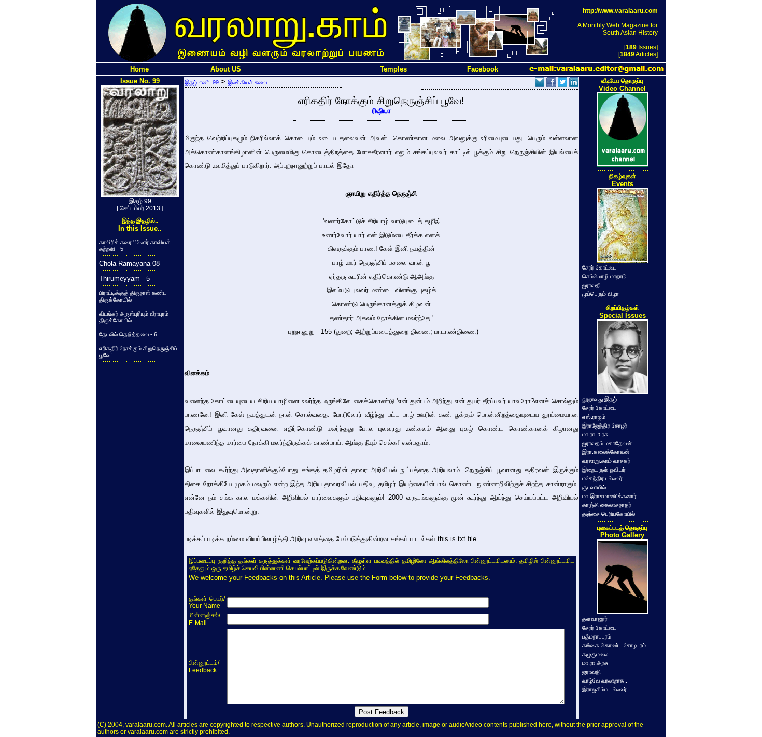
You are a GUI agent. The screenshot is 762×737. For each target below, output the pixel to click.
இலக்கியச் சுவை (247, 82)
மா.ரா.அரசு (595, 434)
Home (139, 69)
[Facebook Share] (551, 83)
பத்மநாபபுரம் (596, 636)
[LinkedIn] (573, 83)
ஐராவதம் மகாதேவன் (607, 443)
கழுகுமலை (595, 654)
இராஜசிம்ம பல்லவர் (604, 689)
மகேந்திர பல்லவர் (602, 478)
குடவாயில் (594, 487)
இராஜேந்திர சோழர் (604, 425)
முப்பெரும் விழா (600, 294)
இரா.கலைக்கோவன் (605, 452)
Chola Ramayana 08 (129, 263)
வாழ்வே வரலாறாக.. (604, 680)
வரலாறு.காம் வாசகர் (606, 461)
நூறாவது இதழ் (599, 399)
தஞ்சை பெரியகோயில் (608, 514)
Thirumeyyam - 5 (124, 278)
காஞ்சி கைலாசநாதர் (606, 505)
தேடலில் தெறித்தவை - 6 (128, 334)
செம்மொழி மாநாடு (604, 276)
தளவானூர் (595, 619)
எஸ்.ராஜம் (593, 417)
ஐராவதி (591, 285)
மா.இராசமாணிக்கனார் (609, 496)
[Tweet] (562, 83)
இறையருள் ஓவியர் (604, 469)
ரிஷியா (381, 111)
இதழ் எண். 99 (202, 82)
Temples (393, 69)
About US (225, 69)
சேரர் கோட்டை (599, 267)
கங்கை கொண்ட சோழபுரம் (614, 645)
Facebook (482, 69)
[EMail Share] (539, 83)
